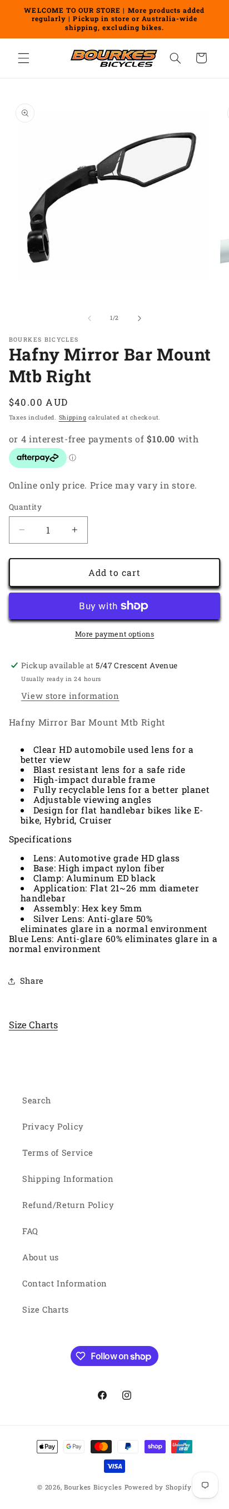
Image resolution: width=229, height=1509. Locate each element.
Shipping (73, 417)
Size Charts (33, 1024)
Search (36, 1100)
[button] (23, 58)
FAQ (30, 1231)
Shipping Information (68, 1178)
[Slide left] (89, 318)
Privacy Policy (53, 1126)
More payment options (115, 633)
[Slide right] (139, 318)
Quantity (25, 507)
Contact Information (64, 1283)
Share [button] (32, 980)
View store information (70, 696)
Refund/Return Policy (68, 1205)
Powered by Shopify (158, 1487)
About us (40, 1257)
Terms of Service (57, 1152)
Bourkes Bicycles (93, 1487)
